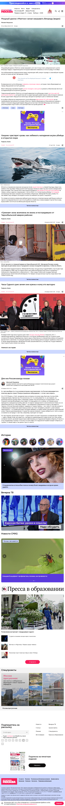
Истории (6, 435)
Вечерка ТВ (7, 492)
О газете (21, 778)
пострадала (55, 192)
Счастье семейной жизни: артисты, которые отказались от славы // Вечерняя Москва (23, 441)
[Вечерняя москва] (9, 781)
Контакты (34, 781)
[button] (61, 442)
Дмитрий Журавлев (3, 384)
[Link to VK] (6, 740)
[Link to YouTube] (16, 740)
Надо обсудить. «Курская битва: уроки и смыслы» (32, 513)
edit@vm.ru (13, 793)
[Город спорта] (50, 11)
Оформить (37, 765)
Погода (20, 108)
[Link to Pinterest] (2, 744)
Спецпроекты (36, 8)
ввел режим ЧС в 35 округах (45, 99)
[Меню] (62, 11)
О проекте (32, 662)
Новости (17, 8)
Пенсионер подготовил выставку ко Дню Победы (23, 653)
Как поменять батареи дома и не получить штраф (32, 556)
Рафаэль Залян (6, 142)
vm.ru (51, 790)
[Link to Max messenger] (2, 740)
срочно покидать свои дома (32, 89)
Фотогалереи (40, 734)
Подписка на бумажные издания (40, 778)
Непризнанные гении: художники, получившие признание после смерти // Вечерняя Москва (41, 441)
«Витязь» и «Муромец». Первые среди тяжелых (22, 644)
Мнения (38, 731)
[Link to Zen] (13, 740)
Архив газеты (53, 728)
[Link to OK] (9, 740)
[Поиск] (55, 11)
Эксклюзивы (7, 450)
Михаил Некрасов (7, 22)
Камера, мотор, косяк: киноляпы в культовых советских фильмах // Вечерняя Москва (32, 441)
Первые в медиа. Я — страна (23, 13)
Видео (28, 8)
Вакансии (21, 781)
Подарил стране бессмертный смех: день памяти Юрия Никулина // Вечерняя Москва (15, 441)
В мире (16, 26)
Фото (23, 8)
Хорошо (59, 803)
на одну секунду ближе (36, 335)
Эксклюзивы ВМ (19, 11)
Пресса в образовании (56, 734)
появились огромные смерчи (31, 84)
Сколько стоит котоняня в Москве (32, 465)
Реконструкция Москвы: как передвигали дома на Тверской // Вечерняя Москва (50, 441)
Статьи (38, 728)
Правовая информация (45, 781)
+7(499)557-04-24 (57, 791)
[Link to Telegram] (20, 740)
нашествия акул (38, 187)
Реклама (27, 778)
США (13, 108)
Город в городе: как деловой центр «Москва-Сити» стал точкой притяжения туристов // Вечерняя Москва (59, 441)
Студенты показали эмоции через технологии (22, 636)
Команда (27, 781)
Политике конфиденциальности (26, 804)
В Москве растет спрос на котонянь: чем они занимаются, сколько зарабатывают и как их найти (31, 486)
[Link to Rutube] (27, 740)
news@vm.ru (38, 793)
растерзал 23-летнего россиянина (48, 190)
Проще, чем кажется (10, 541)
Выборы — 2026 (38, 13)
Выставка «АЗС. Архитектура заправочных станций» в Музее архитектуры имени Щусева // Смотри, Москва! (6, 441)
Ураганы (5, 108)
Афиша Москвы (30, 11)
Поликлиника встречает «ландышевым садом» (17, 632)
